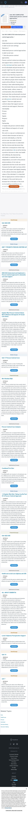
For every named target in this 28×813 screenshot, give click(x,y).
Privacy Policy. (8, 807)
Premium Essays (14, 756)
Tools (10, 31)
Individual (3, 722)
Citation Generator (14, 765)
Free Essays (14, 758)
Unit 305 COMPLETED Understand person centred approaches (18, 16)
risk (14, 150)
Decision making (5, 726)
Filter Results (22, 31)
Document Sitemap (13, 754)
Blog (14, 782)
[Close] (26, 788)
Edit (6, 31)
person (9, 99)
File (3, 31)
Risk (2, 715)
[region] (14, 800)
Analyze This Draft (17, 27)
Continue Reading (14, 186)
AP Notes (14, 762)
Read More (14, 239)
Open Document (6, 27)
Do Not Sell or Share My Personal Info (14, 810)
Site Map (14, 784)
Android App (14, 769)
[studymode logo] (9, 2)
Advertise (14, 778)
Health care (3, 717)
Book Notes (14, 763)
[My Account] (26, 2)
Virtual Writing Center (14, 760)
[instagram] (17, 745)
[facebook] (11, 745)
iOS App (14, 767)
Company (14, 776)
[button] (2, 1)
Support (14, 786)
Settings (15, 31)
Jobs (11, 780)
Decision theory (4, 724)
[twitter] (14, 745)
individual (9, 65)
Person (2, 719)
